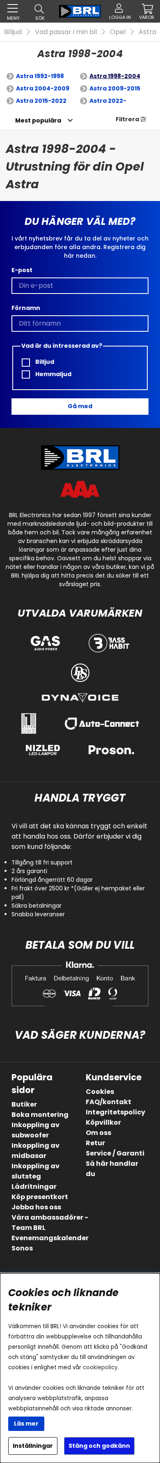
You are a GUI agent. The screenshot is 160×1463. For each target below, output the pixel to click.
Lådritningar (34, 1186)
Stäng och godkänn (99, 1446)
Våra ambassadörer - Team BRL (49, 1222)
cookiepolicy (100, 1367)
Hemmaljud (52, 374)
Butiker (24, 1104)
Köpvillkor (103, 1122)
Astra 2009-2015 (114, 88)
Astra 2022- (107, 101)
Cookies (100, 1091)
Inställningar (33, 1446)
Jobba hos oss (36, 1207)
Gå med (80, 406)
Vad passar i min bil (66, 32)
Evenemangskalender (50, 1238)
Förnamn (25, 308)
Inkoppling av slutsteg (35, 1171)
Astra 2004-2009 (42, 88)
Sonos (22, 1248)
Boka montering (40, 1114)
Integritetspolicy (115, 1112)
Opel (118, 32)
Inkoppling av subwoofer (35, 1130)
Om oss (98, 1132)
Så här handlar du (112, 1169)
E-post (21, 270)
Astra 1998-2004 (114, 76)
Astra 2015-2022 (41, 101)
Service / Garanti (115, 1153)
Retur (95, 1143)
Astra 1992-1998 (40, 76)
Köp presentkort (39, 1197)
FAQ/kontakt (108, 1102)
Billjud (13, 32)
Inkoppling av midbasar (35, 1150)
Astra (147, 32)
